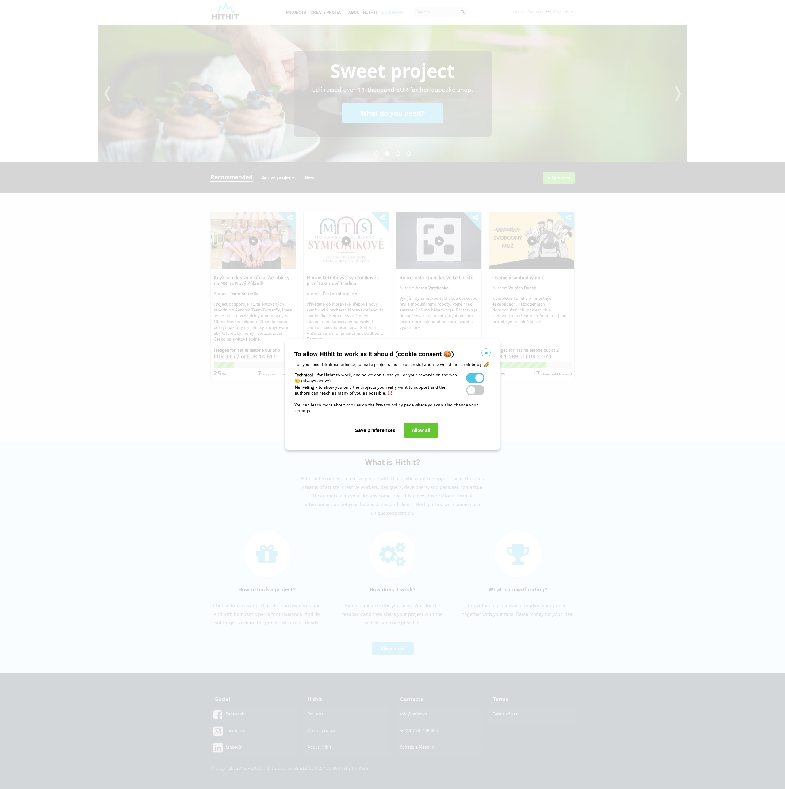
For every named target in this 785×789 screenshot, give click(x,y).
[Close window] (486, 352)
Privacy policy (389, 405)
